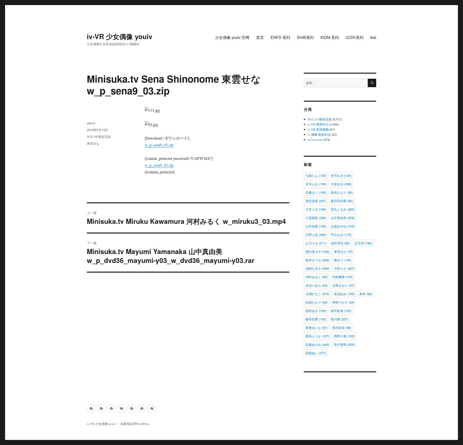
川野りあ (316, 234)
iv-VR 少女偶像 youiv (119, 36)
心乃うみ (316, 243)
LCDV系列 (354, 37)
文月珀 (363, 243)
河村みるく (316, 277)
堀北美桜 (316, 200)
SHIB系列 (305, 37)
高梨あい (316, 353)
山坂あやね (342, 226)
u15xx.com (315, 139)
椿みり (342, 260)
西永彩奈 (341, 327)
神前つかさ (343, 302)
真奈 (365, 293)
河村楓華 (342, 277)
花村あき (316, 310)
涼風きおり (343, 285)
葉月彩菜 (341, 310)
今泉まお (341, 184)
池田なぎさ (317, 268)
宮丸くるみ (342, 209)
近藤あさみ (317, 344)
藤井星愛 (316, 319)
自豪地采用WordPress (135, 424)
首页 (260, 37)
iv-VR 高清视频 (318, 129)
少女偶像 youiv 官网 (232, 37)
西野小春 (344, 336)
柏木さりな (317, 260)
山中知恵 (316, 226)
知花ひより (316, 302)
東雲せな (93, 143)
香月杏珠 (344, 344)
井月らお (316, 184)
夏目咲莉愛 (342, 200)
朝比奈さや (317, 251)
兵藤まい (316, 192)
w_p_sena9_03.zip (159, 144)
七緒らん (316, 175)
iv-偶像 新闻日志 (319, 134)
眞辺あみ (344, 293)
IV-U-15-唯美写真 (99, 136)
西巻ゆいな (316, 327)
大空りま (316, 209)
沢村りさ (344, 268)
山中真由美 (342, 217)
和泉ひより (342, 192)
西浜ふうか (317, 336)
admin (91, 123)
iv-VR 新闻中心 (318, 124)
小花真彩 (316, 217)
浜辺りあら (316, 285)
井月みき (341, 175)
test (373, 37)
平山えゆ (341, 234)
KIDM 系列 (329, 37)
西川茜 (339, 319)
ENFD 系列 (280, 37)
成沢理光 (340, 243)
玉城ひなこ (317, 293)
